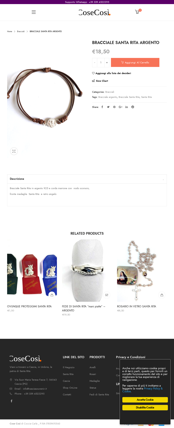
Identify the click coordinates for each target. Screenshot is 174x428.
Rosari (93, 374)
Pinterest (114, 107)
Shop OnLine (70, 387)
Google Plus (120, 107)
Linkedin (126, 107)
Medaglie (95, 381)
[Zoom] (14, 151)
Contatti (67, 394)
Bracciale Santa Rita (129, 97)
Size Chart (101, 81)
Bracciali (21, 31)
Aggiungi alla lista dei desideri (113, 73)
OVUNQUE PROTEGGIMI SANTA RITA (29, 306)
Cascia (66, 381)
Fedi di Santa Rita (99, 394)
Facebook (102, 107)
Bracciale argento (107, 97)
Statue (93, 387)
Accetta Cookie (145, 400)
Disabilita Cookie (145, 407)
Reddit (132, 107)
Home (9, 31)
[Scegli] (106, 295)
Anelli (93, 367)
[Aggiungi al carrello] (51, 295)
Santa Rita (146, 97)
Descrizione (17, 179)
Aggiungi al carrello (137, 62)
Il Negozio (68, 367)
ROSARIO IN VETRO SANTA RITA (136, 306)
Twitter (108, 107)
